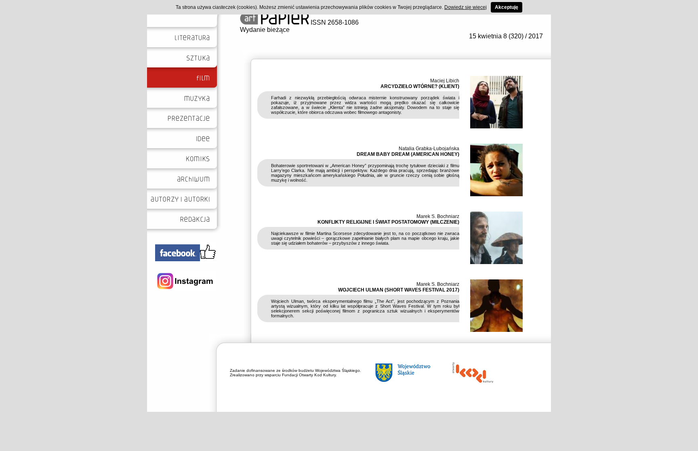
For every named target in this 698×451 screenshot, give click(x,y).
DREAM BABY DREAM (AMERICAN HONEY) (408, 154)
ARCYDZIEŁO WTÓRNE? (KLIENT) (420, 86)
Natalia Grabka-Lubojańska (429, 148)
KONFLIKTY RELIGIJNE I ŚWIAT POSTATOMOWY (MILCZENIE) (388, 222)
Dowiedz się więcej (465, 7)
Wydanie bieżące (265, 29)
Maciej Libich (444, 81)
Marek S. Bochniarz (437, 216)
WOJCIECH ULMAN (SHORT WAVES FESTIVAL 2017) (398, 290)
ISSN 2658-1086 (334, 22)
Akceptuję (506, 7)
